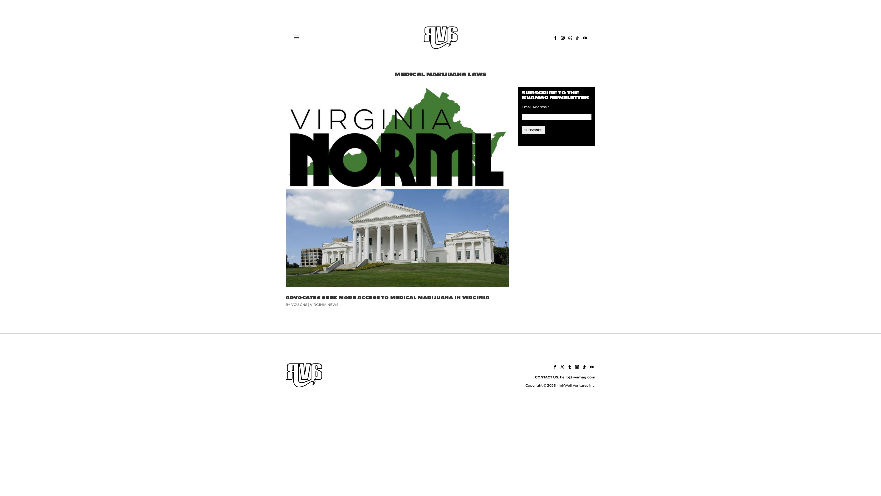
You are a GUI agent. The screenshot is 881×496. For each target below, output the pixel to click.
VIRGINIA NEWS (324, 304)
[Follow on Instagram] (562, 38)
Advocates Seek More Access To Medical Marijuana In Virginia (387, 297)
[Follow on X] (562, 367)
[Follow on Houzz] (570, 38)
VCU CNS (299, 304)
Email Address (535, 107)
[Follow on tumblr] (569, 367)
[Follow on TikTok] (577, 38)
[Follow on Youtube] (584, 38)
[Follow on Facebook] (555, 38)
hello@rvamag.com (577, 377)
